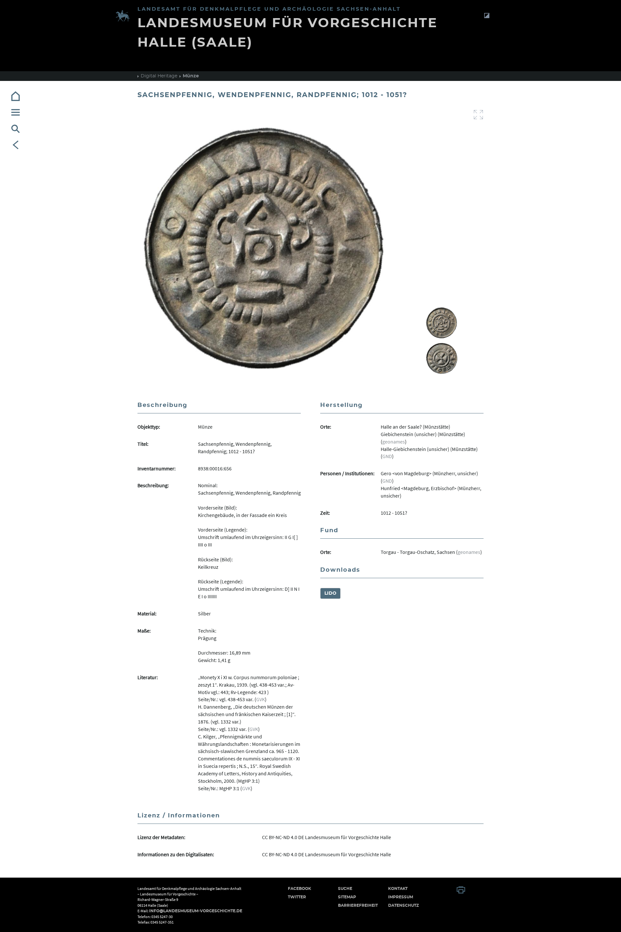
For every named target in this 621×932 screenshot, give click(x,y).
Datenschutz (403, 905)
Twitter (297, 897)
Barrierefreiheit (358, 905)
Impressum (400, 897)
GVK (260, 699)
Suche (345, 889)
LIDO (330, 593)
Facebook (299, 889)
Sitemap (347, 897)
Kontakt (398, 889)
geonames (394, 441)
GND (387, 456)
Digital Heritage (159, 76)
